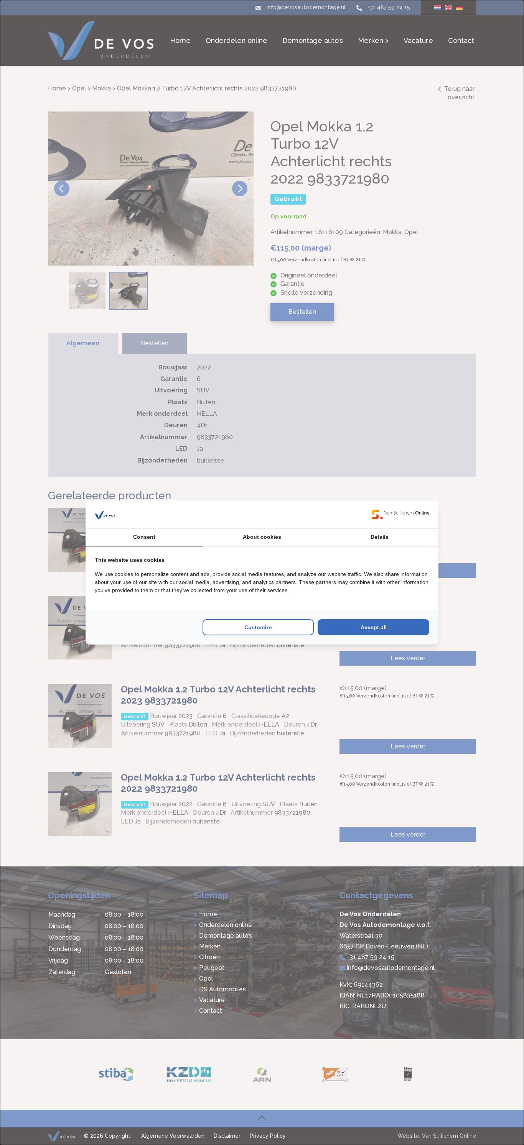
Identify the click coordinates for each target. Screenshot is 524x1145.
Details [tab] (380, 537)
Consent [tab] (144, 537)
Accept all (374, 627)
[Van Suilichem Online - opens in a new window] (400, 514)
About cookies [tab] (262, 537)
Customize (258, 627)
